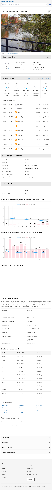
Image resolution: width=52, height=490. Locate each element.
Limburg (21, 410)
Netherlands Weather (7, 1)
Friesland (4, 413)
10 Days (35, 78)
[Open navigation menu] (50, 5)
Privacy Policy (30, 468)
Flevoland (4, 407)
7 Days (29, 78)
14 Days (41, 78)
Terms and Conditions (32, 474)
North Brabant (22, 413)
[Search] (46, 4)
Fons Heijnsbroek (9, 53)
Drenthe (21, 407)
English (30, 479)
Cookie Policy (30, 471)
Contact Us (29, 465)
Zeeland (38, 410)
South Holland (5, 410)
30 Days (47, 78)
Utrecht (3, 468)
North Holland (5, 405)
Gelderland (39, 405)
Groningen (22, 405)
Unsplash (16, 53)
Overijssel (38, 407)
